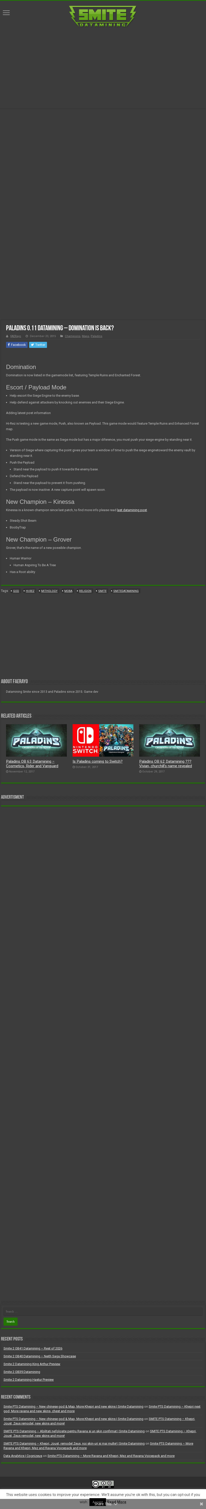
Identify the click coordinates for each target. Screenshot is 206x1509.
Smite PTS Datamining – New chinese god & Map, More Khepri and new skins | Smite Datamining (73, 1406)
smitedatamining (126, 591)
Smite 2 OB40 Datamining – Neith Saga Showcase (40, 1356)
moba (68, 591)
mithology (49, 591)
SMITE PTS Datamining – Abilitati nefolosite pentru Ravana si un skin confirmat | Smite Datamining (74, 1431)
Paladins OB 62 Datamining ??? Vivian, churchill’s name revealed (165, 763)
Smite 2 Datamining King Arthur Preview (32, 1364)
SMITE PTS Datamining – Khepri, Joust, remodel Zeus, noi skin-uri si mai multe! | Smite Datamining (74, 1443)
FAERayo (15, 336)
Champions (72, 336)
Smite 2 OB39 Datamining (22, 1372)
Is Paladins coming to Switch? (98, 761)
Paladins (96, 336)
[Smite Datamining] (103, 16)
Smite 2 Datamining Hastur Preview (29, 1379)
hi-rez (30, 591)
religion (85, 591)
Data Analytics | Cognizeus (23, 1456)
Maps (85, 336)
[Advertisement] (103, 68)
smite (102, 591)
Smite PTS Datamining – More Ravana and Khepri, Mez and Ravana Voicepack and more (111, 1456)
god (16, 591)
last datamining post (132, 510)
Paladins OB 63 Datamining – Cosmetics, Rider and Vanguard (32, 763)
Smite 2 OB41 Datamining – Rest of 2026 (33, 1348)
